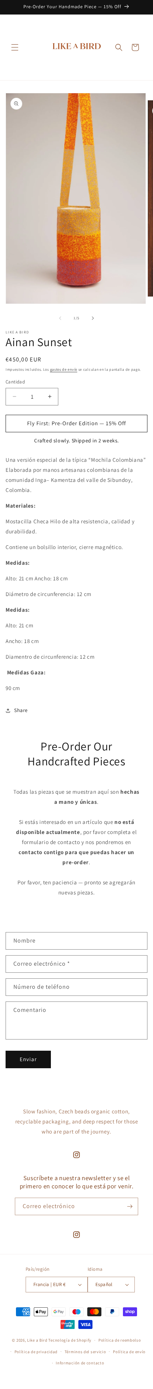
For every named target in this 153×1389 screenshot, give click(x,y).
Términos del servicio (85, 1351)
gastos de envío (64, 369)
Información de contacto (80, 1363)
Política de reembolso (119, 1340)
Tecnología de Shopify (69, 1340)
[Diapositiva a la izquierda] (60, 318)
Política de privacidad (36, 1351)
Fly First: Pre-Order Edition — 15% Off (76, 423)
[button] (15, 47)
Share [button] (21, 710)
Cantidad (15, 382)
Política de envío (129, 1351)
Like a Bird (37, 1340)
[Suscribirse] (129, 1206)
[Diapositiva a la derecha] (93, 318)
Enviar (28, 1059)
